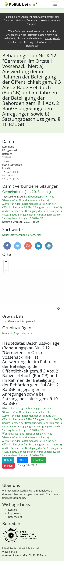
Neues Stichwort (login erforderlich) (22, 235)
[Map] (32, 285)
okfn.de (12, 551)
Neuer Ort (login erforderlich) (18, 333)
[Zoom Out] (6, 266)
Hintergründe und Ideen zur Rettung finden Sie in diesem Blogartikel (34, 42)
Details (8, 460)
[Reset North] (6, 270)
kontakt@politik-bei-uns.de (25, 548)
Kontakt (12, 509)
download (38, 460)
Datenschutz (15, 517)
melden (8, 465)
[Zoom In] (6, 261)
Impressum (14, 513)
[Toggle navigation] (55, 4)
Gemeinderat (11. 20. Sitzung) (26, 191)
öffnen (22, 460)
